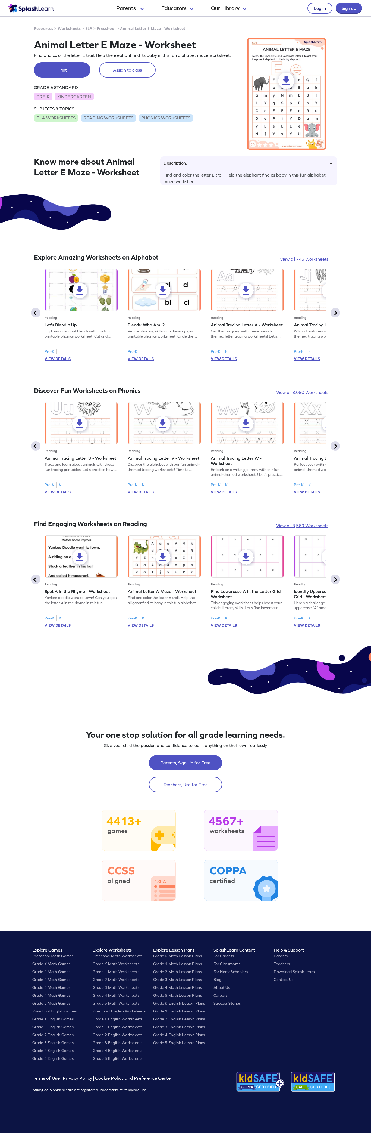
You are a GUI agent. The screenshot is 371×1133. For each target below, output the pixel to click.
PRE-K (43, 96)
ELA (88, 28)
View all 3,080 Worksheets (302, 392)
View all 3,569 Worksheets (302, 525)
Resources (43, 28)
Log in (320, 8)
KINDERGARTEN (74, 96)
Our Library (225, 8)
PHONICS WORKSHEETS (165, 117)
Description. (175, 162)
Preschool (106, 28)
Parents (126, 8)
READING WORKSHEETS (108, 117)
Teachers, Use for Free (186, 784)
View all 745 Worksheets (304, 259)
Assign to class (127, 69)
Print (62, 69)
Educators (174, 8)
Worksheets (69, 28)
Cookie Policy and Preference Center (133, 1078)
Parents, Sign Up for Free (185, 762)
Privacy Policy (77, 1078)
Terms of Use (47, 1078)
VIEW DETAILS (58, 359)
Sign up (349, 8)
